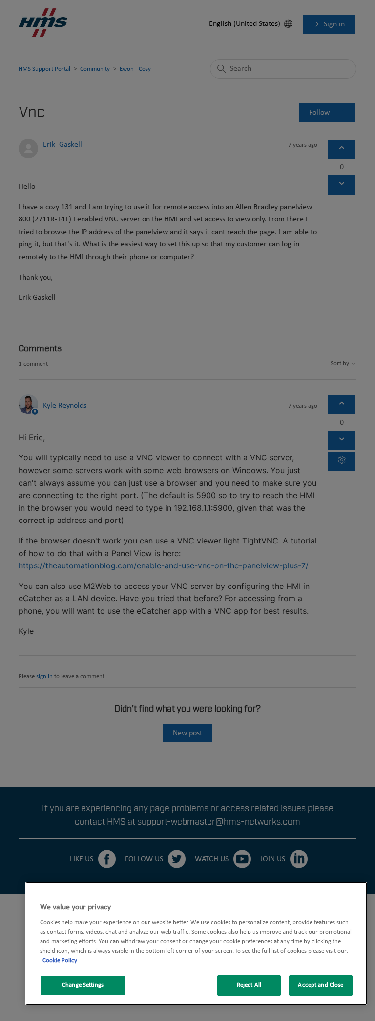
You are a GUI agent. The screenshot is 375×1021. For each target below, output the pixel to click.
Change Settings (83, 985)
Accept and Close (320, 985)
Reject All (249, 985)
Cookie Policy (59, 960)
